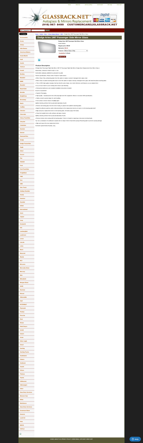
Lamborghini (23, 231)
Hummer (22, 198)
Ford (21, 165)
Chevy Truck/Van (25, 118)
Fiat (21, 158)
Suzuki (22, 366)
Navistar (22, 290)
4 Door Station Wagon (53, 34)
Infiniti (22, 206)
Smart (22, 344)
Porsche (22, 315)
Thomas (22, 374)
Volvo (21, 388)
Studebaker (23, 355)
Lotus (21, 246)
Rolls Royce (23, 326)
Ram (21, 319)
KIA (21, 227)
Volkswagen (23, 385)
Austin (22, 63)
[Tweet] (39, 60)
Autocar (22, 67)
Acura (22, 41)
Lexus (22, 238)
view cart (119, 4)
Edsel (21, 151)
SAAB (22, 330)
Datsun (22, 132)
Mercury (22, 271)
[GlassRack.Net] (45, 17)
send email (100, 4)
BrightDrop (23, 96)
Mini (21, 275)
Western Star (24, 396)
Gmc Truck (23, 187)
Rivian (22, 323)
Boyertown (23, 88)
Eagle (21, 147)
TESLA (22, 370)
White (21, 399)
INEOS (22, 425)
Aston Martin (24, 56)
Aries (45, 34)
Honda (22, 195)
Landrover (23, 235)
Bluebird (22, 77)
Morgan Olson (24, 282)
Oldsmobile (23, 297)
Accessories (24, 37)
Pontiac (22, 312)
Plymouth (23, 308)
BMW (21, 81)
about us (78, 4)
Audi (21, 59)
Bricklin (22, 92)
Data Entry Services (26, 392)
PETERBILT (23, 304)
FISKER (22, 162)
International (23, 209)
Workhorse (23, 403)
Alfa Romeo (23, 48)
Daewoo (22, 129)
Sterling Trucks (24, 352)
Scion (21, 337)
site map (110, 4)
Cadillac (22, 107)
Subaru (22, 359)
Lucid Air (22, 418)
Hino (21, 421)
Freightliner (23, 173)
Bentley (22, 74)
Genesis (22, 414)
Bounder (22, 85)
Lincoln (22, 242)
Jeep (21, 220)
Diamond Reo (24, 136)
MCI (21, 260)
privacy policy (88, 4)
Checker (22, 110)
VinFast (22, 429)
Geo (21, 180)
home (69, 4)
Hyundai (22, 202)
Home (36, 34)
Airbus (22, 45)
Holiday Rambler (25, 191)
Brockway (23, 99)
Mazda (22, 257)
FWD (21, 176)
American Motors (25, 52)
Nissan (22, 293)
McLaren (22, 264)
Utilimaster (23, 381)
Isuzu (21, 213)
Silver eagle (23, 341)
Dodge (41, 34)
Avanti (22, 70)
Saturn (22, 334)
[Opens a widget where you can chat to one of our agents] (135, 439)
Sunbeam (23, 363)
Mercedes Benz (24, 268)
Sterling (22, 348)
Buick (21, 103)
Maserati (22, 253)
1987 (61, 34)
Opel (21, 301)
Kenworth (23, 224)
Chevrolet (23, 114)
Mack (21, 249)
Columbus (23, 125)
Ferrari (22, 154)
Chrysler (22, 121)
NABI (21, 286)
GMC (21, 184)
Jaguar (22, 216)
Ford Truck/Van (24, 169)
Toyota (22, 377)
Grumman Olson (25, 410)
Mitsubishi (23, 279)
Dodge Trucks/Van (25, 143)
